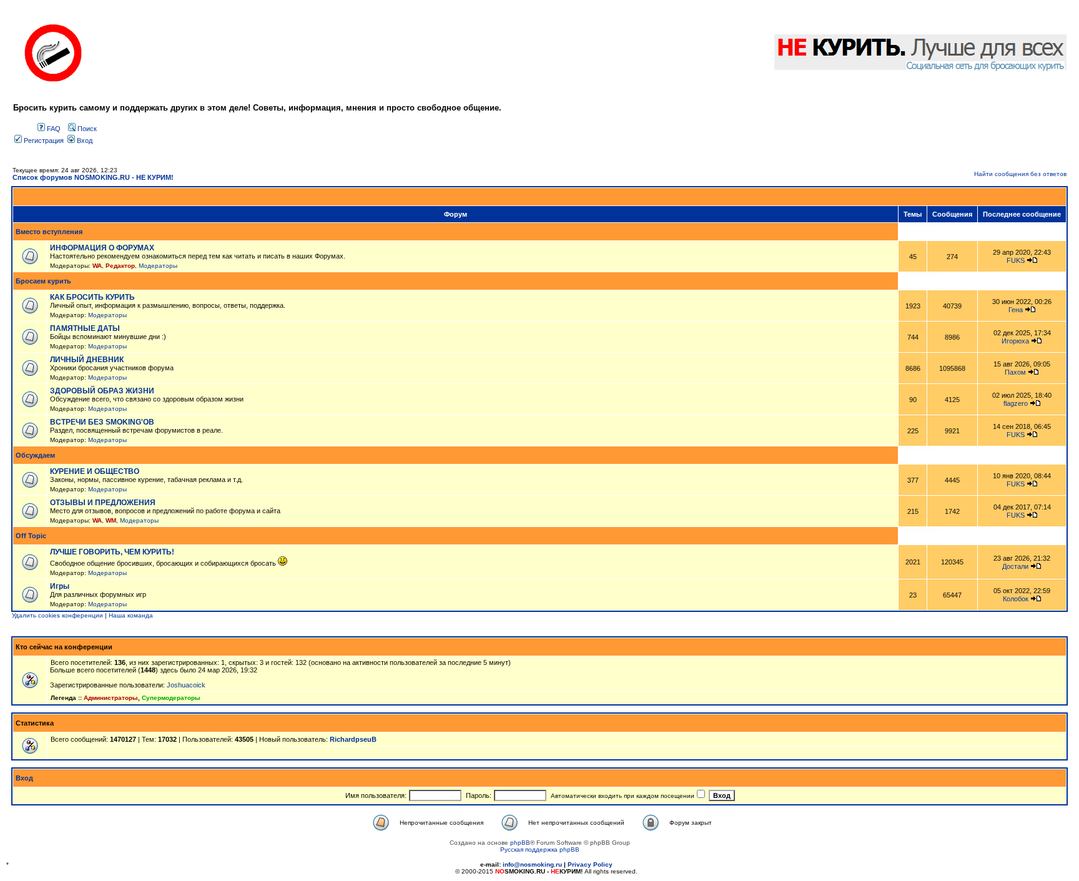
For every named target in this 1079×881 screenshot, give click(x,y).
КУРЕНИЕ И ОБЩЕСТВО (94, 471)
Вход (83, 140)
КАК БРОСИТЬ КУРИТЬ (92, 297)
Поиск (86, 128)
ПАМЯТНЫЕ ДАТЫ (85, 328)
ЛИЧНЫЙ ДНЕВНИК (87, 359)
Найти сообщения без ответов (1020, 173)
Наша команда (131, 615)
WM (111, 520)
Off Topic (31, 535)
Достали (1015, 566)
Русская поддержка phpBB (539, 849)
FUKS (1016, 260)
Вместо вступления (49, 231)
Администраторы (111, 697)
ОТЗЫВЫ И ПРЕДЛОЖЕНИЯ (102, 502)
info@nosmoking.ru (532, 864)
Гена (1015, 309)
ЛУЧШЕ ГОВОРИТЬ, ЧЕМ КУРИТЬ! (112, 552)
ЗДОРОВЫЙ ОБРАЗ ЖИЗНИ (102, 390)
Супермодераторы (171, 697)
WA (97, 265)
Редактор (120, 265)
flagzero (1015, 403)
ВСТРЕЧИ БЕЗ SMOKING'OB (102, 422)
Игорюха (1015, 341)
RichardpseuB (353, 739)
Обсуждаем (35, 455)
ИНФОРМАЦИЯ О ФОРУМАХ (102, 248)
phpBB (520, 842)
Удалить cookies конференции (57, 615)
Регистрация (43, 140)
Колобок (1015, 599)
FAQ (53, 128)
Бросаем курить (43, 281)
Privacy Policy (590, 864)
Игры (59, 586)
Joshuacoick (186, 685)
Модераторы (158, 265)
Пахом (1015, 372)
